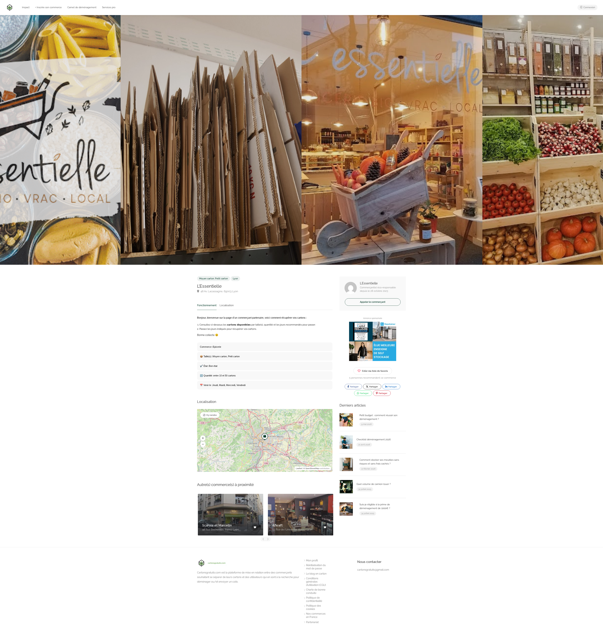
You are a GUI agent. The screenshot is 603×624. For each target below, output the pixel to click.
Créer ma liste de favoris (375, 371)
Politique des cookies (313, 607)
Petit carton (221, 278)
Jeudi (215, 385)
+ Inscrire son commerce (48, 7)
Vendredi (240, 385)
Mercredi (230, 385)
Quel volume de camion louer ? (373, 484)
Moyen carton (206, 278)
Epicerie (217, 346)
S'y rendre (211, 415)
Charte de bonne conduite (315, 591)
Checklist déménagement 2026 (373, 439)
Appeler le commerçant (372, 302)
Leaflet (299, 468)
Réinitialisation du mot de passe (316, 567)
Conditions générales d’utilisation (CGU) (316, 581)
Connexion (589, 7)
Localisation (227, 305)
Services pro (108, 7)
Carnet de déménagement (81, 7)
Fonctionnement (207, 305)
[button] (203, 438)
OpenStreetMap (312, 468)
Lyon (235, 278)
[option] (392, 140)
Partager (354, 386)
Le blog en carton (316, 573)
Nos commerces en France (316, 615)
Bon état (213, 366)
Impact (26, 7)
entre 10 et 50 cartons (224, 375)
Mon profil (312, 560)
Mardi (222, 385)
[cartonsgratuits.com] (9, 7)
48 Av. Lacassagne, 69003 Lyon (219, 291)
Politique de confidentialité (314, 599)
